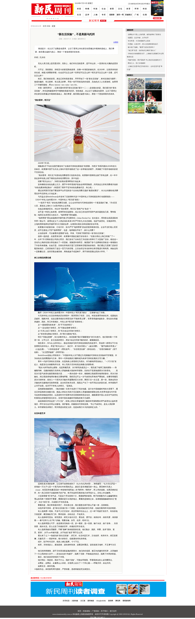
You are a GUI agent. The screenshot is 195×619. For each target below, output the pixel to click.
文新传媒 (75, 601)
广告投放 (95, 611)
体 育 (128, 9)
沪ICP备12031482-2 (97, 617)
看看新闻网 (127, 601)
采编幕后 (128, 15)
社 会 (104, 9)
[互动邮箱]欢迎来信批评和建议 (139, 4)
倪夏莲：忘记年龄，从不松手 (138, 38)
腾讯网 (117, 601)
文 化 (120, 9)
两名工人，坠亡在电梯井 (136, 63)
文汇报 (82, 601)
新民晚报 (91, 601)
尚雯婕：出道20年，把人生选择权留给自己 (143, 44)
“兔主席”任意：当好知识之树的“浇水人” (142, 50)
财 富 (112, 9)
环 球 (136, 9)
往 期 (145, 15)
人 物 (95, 15)
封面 (48, 26)
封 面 (79, 9)
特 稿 (87, 9)
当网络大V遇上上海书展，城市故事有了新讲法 (144, 34)
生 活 (79, 15)
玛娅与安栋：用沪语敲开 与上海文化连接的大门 (145, 60)
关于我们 (104, 611)
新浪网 (110, 601)
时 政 (95, 9)
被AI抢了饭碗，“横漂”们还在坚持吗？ (141, 47)
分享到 (115, 42)
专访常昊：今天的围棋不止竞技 (139, 41)
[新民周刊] (52, 4)
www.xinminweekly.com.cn (62, 614)
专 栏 (104, 15)
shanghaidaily (101, 601)
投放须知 (86, 611)
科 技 (145, 9)
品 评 (87, 15)
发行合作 (113, 611)
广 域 (136, 15)
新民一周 (120, 15)
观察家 (111, 15)
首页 (44, 26)
